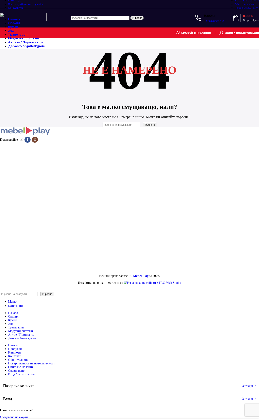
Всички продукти (28, 152)
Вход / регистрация (21, 374)
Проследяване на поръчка (34, 202)
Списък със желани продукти (36, 210)
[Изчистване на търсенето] (142, 124)
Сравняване (16, 370)
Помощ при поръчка (30, 188)
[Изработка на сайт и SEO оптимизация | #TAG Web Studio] (152, 282)
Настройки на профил (31, 206)
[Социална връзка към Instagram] (35, 140)
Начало (21, 163)
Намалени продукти (30, 155)
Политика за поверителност (35, 184)
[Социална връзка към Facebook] (27, 140)
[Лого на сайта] (23, 22)
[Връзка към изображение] (25, 134)
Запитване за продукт (31, 159)
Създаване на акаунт (14, 417)
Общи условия (26, 181)
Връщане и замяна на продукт (37, 177)
